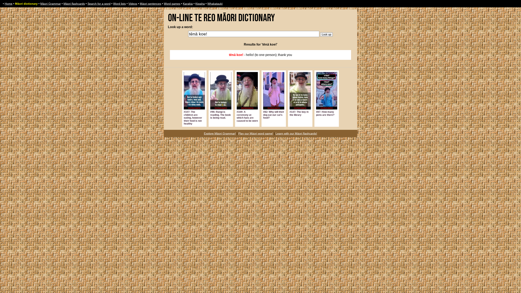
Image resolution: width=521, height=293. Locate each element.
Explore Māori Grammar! (220, 133)
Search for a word (99, 3)
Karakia (188, 3)
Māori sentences (150, 3)
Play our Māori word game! (255, 133)
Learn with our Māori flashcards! (296, 133)
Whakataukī (215, 3)
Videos (132, 3)
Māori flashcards (74, 3)
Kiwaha (200, 3)
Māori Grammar (50, 3)
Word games (172, 3)
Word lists (119, 3)
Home (8, 3)
